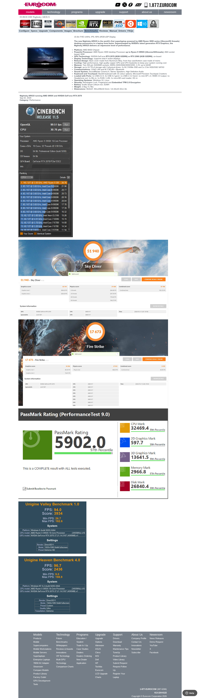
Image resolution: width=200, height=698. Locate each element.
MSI (97, 656)
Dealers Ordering (84, 656)
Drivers (122, 31)
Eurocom (99, 670)
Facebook (154, 652)
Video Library (119, 659)
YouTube (153, 645)
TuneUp (116, 652)
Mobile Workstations (42, 649)
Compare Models (41, 670)
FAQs (130, 31)
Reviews (103, 31)
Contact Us (136, 642)
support (123, 12)
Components (56, 31)
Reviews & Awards (64, 649)
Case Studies (82, 649)
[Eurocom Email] (138, 7)
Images (68, 31)
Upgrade (43, 31)
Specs (34, 31)
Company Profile (138, 638)
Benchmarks (91, 31)
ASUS (98, 649)
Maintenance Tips (121, 649)
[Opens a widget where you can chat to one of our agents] (189, 693)
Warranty (117, 645)
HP (96, 663)
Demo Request (156, 642)
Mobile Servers (40, 652)
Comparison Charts (65, 666)
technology (53, 12)
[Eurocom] (40, 7)
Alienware (99, 645)
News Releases (157, 638)
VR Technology (63, 656)
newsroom (170, 12)
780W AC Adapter (41, 663)
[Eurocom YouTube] (118, 7)
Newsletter (136, 649)
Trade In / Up (82, 645)
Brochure (78, 31)
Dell (97, 659)
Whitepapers (61, 645)
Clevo (97, 652)
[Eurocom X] (124, 7)
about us (147, 12)
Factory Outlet (39, 677)
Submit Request (120, 663)
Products (37, 638)
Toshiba (98, 666)
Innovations (61, 652)
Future (59, 638)
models (30, 12)
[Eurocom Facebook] (130, 7)
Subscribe (135, 652)
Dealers (79, 652)
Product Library (40, 673)
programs (77, 12)
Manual (113, 31)
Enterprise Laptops (41, 659)
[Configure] (45, 89)
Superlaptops (39, 656)
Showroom (38, 666)
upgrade (100, 12)
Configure (24, 31)
